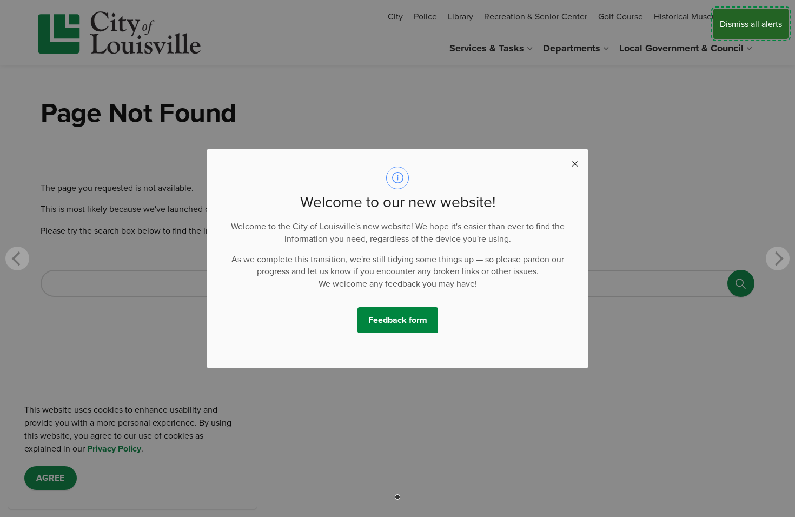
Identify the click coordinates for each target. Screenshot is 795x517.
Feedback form (397, 320)
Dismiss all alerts (751, 24)
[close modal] (575, 162)
